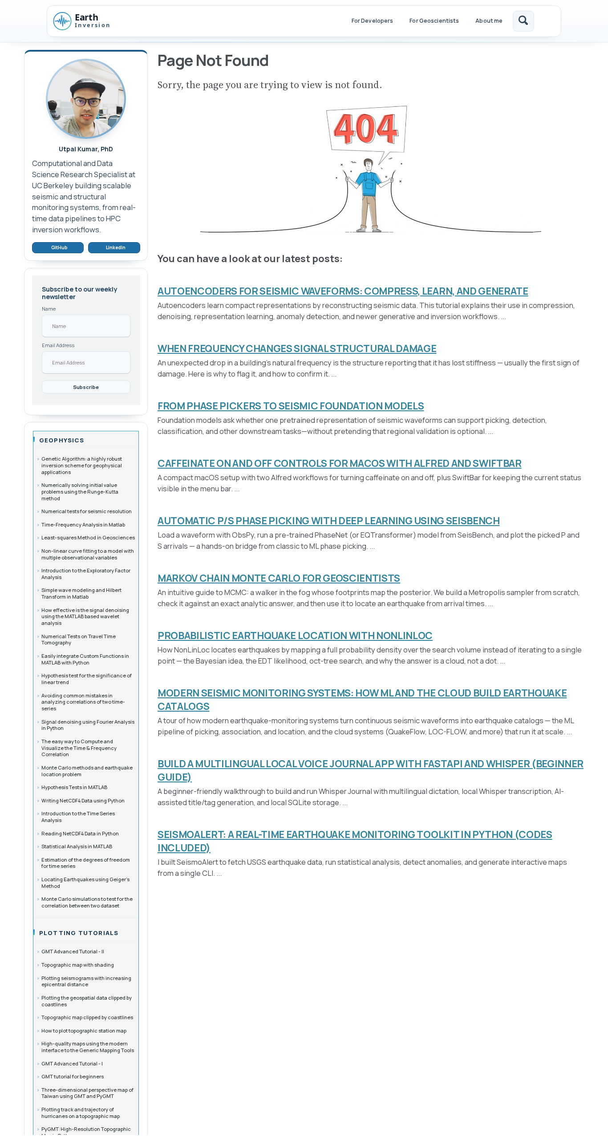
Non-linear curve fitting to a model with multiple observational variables (87, 554)
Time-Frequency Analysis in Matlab (83, 524)
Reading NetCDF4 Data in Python (80, 833)
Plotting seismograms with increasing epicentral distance (86, 981)
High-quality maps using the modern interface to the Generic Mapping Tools (87, 1046)
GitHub (59, 247)
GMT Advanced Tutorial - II (72, 951)
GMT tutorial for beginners (72, 1076)
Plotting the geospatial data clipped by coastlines (86, 1001)
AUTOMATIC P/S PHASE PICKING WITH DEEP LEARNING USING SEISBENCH (329, 520)
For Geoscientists (434, 20)
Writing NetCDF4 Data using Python (83, 800)
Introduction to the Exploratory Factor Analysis (85, 573)
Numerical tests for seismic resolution (86, 511)
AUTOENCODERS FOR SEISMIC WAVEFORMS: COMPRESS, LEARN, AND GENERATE (343, 291)
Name (49, 308)
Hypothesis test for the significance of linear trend (86, 678)
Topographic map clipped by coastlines (87, 1017)
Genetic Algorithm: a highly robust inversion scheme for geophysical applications (81, 465)
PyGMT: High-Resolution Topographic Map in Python (86, 1132)
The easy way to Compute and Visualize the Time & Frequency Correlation (79, 747)
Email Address (58, 345)
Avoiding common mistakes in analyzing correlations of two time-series (83, 701)
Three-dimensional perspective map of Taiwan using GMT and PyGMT (87, 1092)
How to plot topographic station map (83, 1030)
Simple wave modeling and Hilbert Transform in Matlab (81, 593)
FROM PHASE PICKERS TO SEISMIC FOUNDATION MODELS (291, 406)
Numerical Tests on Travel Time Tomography (78, 639)
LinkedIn (116, 247)
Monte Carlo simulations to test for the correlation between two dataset (87, 902)
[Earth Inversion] (90, 21)
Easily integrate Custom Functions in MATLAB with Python (85, 659)
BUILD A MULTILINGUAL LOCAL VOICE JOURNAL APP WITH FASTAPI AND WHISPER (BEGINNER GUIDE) (371, 770)
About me (489, 20)
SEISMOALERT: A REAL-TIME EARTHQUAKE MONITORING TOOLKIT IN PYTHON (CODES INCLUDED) (355, 841)
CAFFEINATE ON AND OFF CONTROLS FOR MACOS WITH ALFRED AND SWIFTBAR (340, 463)
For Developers (372, 20)
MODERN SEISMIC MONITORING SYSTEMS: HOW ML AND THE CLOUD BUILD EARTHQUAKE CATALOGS (362, 699)
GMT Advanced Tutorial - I (72, 1063)
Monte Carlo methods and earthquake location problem (87, 771)
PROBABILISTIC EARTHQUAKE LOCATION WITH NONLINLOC (295, 635)
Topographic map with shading (77, 964)
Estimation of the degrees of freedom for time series (85, 862)
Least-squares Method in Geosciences (88, 537)
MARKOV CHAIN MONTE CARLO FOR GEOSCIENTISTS (279, 578)
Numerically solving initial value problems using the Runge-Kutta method (79, 491)
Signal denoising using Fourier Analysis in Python (87, 724)
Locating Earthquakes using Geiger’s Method (85, 882)
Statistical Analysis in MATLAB (76, 846)
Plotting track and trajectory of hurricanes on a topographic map (80, 1112)
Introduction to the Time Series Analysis (78, 816)
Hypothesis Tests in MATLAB (74, 787)
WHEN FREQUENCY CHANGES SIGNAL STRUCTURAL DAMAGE (297, 348)
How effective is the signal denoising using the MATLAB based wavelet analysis (85, 616)
